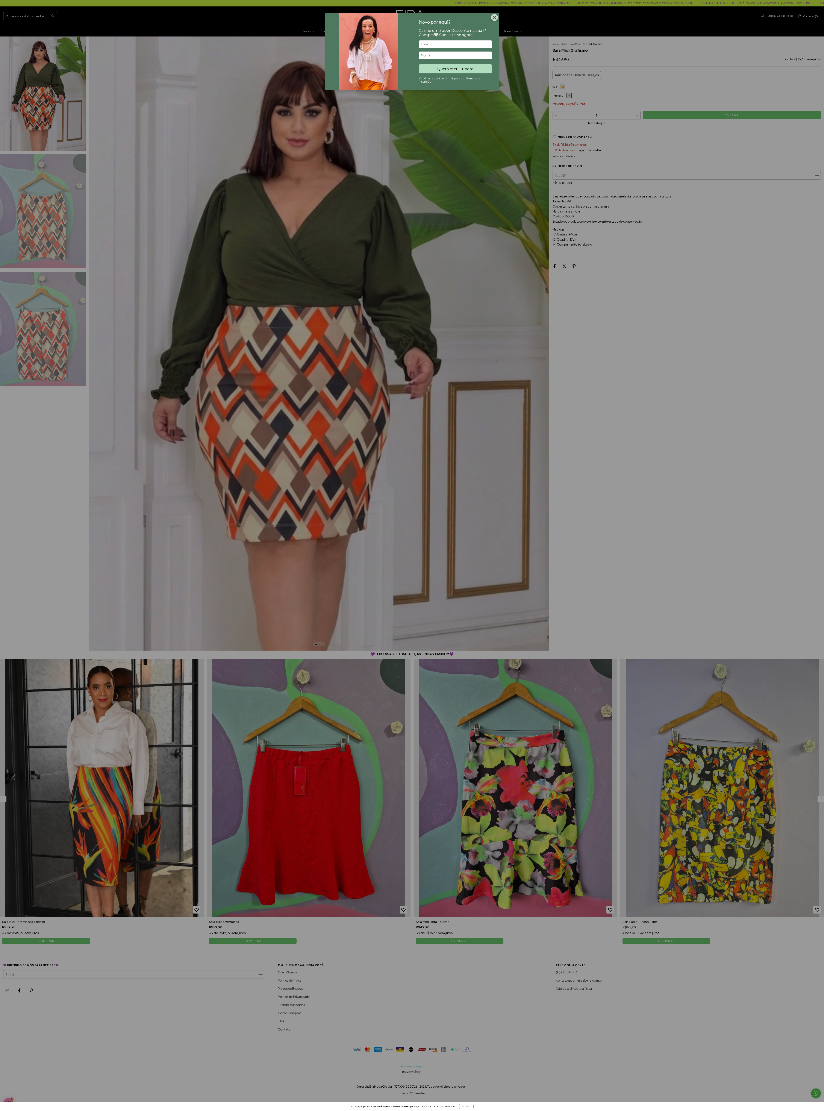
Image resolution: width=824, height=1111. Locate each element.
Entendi (466, 1106)
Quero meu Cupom (455, 69)
